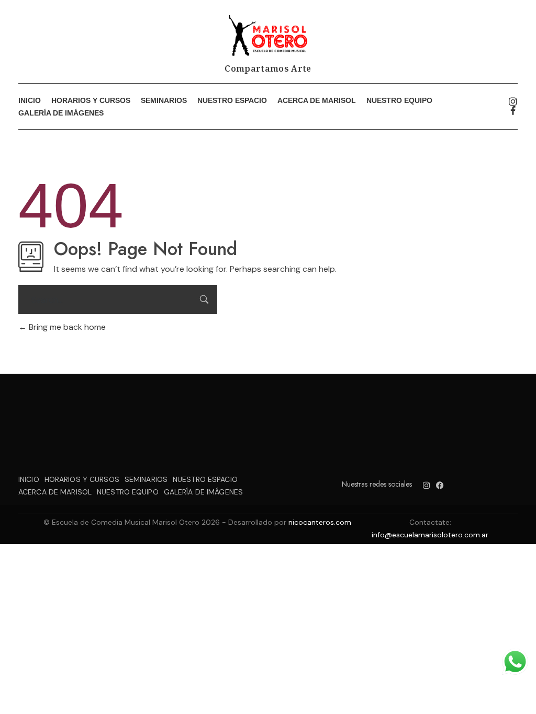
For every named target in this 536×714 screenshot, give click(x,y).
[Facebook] (440, 485)
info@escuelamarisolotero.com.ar (430, 534)
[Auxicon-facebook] (513, 111)
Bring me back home (66, 326)
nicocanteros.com (319, 522)
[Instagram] (513, 101)
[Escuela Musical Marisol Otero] (268, 35)
